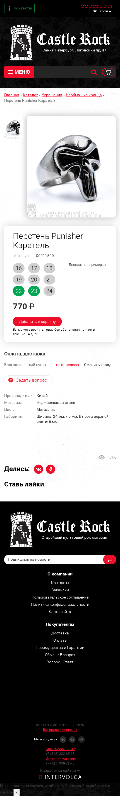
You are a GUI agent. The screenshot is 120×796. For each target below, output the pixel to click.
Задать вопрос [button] (31, 380)
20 (34, 279)
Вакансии (60, 590)
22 (19, 291)
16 (19, 268)
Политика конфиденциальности (60, 604)
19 (19, 279)
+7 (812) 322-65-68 (60, 754)
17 (34, 268)
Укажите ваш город (96, 5)
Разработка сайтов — (60, 770)
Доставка (60, 633)
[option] (71, 166)
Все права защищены (60, 730)
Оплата (60, 640)
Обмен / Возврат (60, 654)
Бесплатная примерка (87, 265)
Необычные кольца (84, 95)
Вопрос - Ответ (60, 662)
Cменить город (97, 364)
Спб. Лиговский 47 (60, 749)
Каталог (30, 95)
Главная (11, 95)
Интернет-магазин (60, 759)
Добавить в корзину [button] (37, 321)
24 (49, 291)
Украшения (52, 95)
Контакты (23, 8)
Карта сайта (60, 611)
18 (49, 268)
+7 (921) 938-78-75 (60, 763)
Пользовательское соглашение (60, 597)
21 (49, 279)
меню (22, 72)
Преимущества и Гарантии (60, 647)
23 (34, 291)
